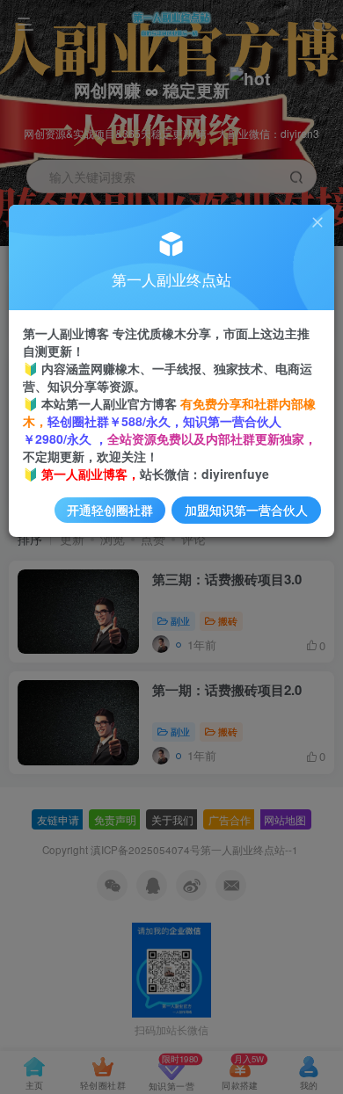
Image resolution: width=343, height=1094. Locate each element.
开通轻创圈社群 (110, 509)
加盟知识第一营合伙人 (246, 509)
